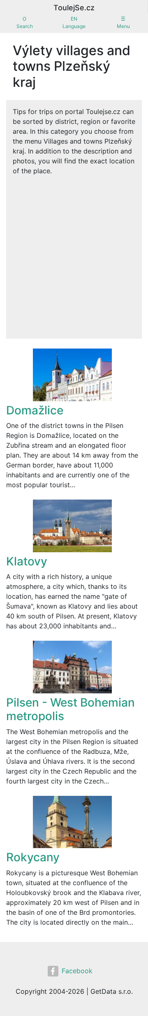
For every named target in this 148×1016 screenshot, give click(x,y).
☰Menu (123, 22)
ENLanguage (74, 22)
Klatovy (26, 561)
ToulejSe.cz (74, 7)
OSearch (24, 22)
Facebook (77, 971)
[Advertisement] (74, 254)
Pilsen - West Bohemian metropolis (70, 709)
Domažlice (34, 410)
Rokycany (33, 857)
